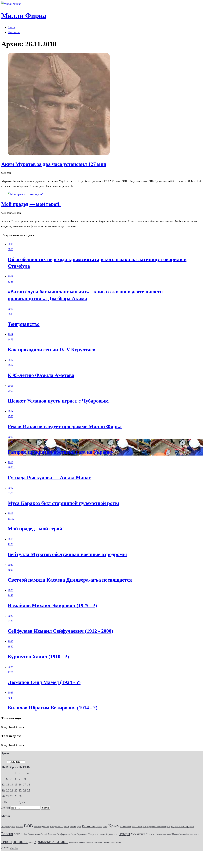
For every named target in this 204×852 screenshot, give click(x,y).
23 (20, 790)
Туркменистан (112, 834)
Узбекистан (138, 834)
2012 (10, 360)
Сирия (73, 834)
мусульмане (73, 842)
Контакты (14, 32)
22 (16, 790)
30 (20, 796)
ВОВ (28, 825)
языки (118, 842)
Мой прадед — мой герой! (31, 204)
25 (28, 790)
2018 (10, 513)
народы (82, 842)
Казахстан (88, 826)
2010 (10, 308)
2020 (10, 564)
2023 (10, 641)
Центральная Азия (163, 834)
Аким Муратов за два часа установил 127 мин (53, 164)
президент (98, 842)
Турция (124, 834)
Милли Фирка (139, 826)
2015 (10, 436)
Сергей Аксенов (48, 834)
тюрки (112, 842)
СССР (17, 834)
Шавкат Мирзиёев (180, 834)
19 (3, 790)
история (20, 841)
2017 (10, 487)
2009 (10, 276)
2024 (10, 666)
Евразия (73, 827)
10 (24, 778)
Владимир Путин (59, 826)
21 (11, 790)
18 (28, 784)
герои (6, 841)
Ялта (191, 834)
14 (11, 784)
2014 (10, 411)
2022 (10, 615)
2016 (10, 462)
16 (20, 784)
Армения (19, 827)
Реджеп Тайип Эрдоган (182, 826)
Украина (150, 834)
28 (11, 796)
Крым (114, 825)
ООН (168, 827)
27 (7, 796)
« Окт (5, 802)
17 (24, 784)
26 (3, 796)
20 (7, 790)
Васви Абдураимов (41, 827)
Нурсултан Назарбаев (156, 827)
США (24, 834)
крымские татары (51, 841)
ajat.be (14, 848)
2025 (10, 692)
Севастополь (34, 834)
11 (28, 778)
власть (196, 834)
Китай (105, 827)
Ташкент (101, 834)
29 (16, 796)
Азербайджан (8, 826)
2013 (10, 385)
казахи (31, 842)
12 (3, 784)
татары (106, 842)
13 (7, 784)
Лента (11, 27)
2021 (10, 590)
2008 (10, 244)
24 (24, 790)
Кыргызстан (125, 826)
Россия (7, 833)
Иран (79, 827)
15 (16, 784)
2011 (10, 334)
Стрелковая (82, 834)
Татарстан (93, 834)
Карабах (98, 827)
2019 (10, 539)
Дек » (22, 802)
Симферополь (63, 834)
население (89, 842)
